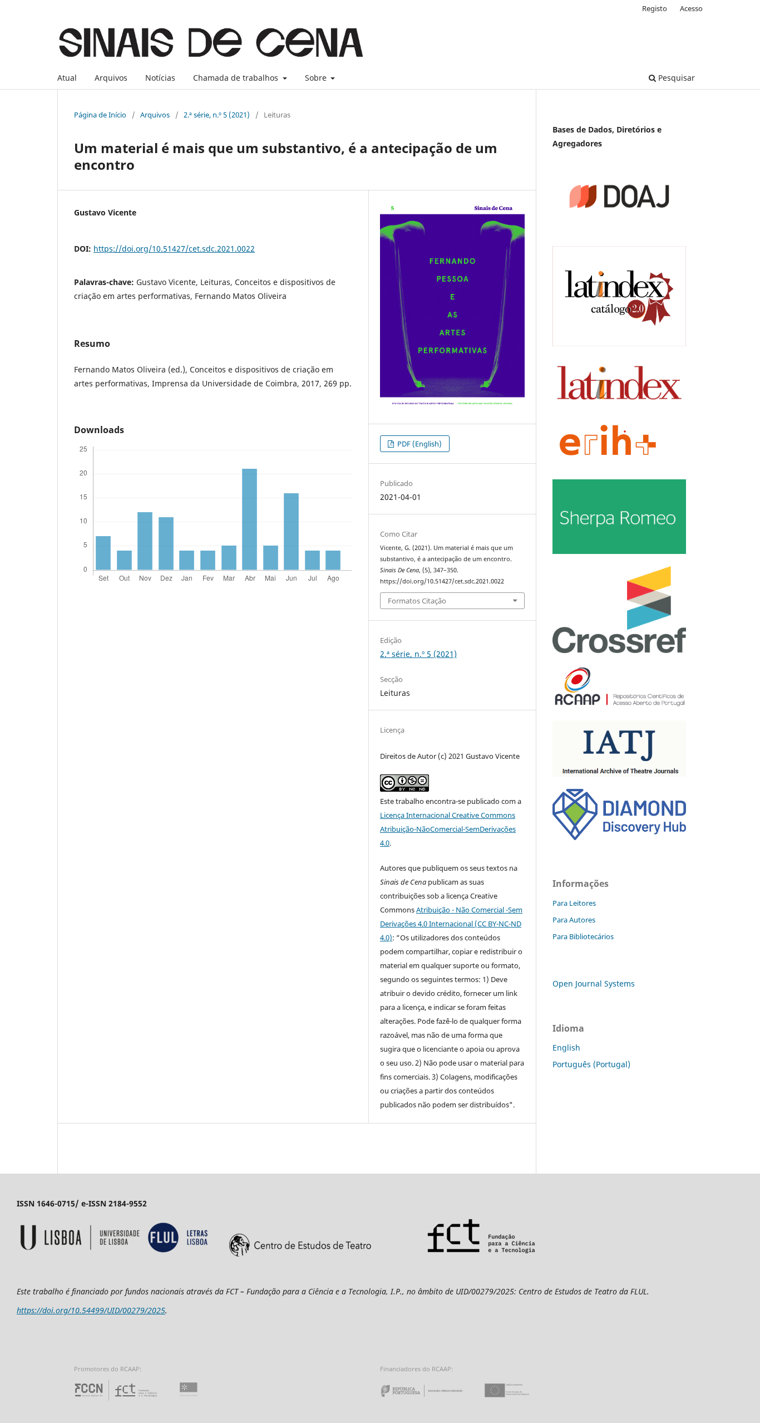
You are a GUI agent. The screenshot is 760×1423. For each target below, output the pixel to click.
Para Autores (573, 920)
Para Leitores (574, 903)
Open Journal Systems (593, 983)
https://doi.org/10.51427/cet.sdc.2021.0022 (174, 248)
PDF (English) (419, 444)
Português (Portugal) (591, 1064)
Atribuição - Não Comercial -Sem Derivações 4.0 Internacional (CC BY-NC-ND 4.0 (451, 924)
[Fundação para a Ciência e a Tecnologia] (117, 1400)
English (566, 1047)
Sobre (317, 77)
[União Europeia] (516, 1400)
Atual (67, 77)
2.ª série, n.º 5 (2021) (217, 115)
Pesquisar (675, 77)
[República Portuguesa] (430, 1400)
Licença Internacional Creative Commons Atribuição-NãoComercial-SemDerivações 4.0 (448, 829)
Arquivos (111, 77)
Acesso (691, 8)
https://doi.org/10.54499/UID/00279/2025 (91, 1310)
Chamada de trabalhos (236, 77)
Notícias (160, 77)
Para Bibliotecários (583, 936)
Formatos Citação (417, 601)
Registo (654, 8)
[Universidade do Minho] (190, 1400)
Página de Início (100, 115)
